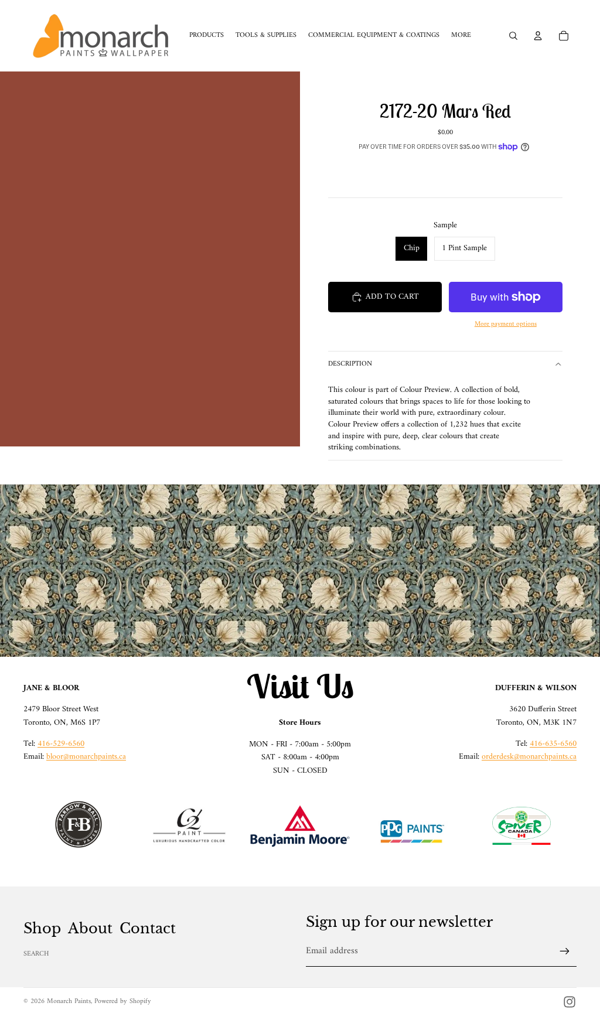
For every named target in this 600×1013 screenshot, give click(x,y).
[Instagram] (569, 1002)
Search (36, 954)
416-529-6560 (61, 743)
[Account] (538, 36)
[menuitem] (461, 36)
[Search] (513, 36)
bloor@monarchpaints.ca (86, 756)
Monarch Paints (69, 1001)
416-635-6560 (553, 743)
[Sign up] (565, 951)
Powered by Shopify (122, 1001)
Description (350, 364)
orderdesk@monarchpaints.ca (529, 756)
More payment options (506, 324)
